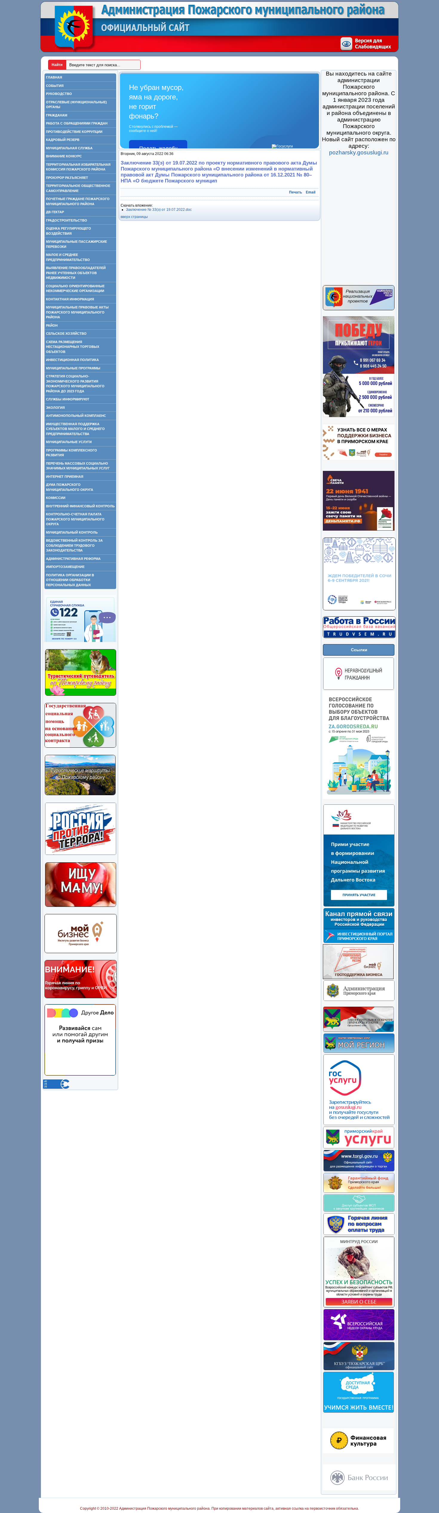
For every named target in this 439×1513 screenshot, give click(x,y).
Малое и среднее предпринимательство (68, 257)
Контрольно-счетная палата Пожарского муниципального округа (75, 519)
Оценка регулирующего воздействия (68, 231)
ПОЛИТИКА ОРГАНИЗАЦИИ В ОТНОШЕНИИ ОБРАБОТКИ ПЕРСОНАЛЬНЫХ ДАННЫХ (70, 580)
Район (52, 325)
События (55, 85)
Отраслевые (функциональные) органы (76, 104)
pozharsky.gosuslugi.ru (359, 152)
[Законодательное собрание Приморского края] (358, 1031)
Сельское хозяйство (66, 333)
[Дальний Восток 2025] (359, 906)
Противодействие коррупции (74, 131)
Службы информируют (67, 399)
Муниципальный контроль (72, 532)
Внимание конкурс (64, 156)
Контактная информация (70, 299)
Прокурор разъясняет (67, 177)
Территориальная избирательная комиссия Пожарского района (78, 167)
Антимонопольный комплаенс (76, 415)
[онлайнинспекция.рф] (359, 1234)
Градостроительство (66, 220)
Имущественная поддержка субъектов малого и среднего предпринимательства (75, 429)
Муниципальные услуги (69, 442)
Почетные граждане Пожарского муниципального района (78, 201)
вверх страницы (134, 217)
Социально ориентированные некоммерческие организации (75, 288)
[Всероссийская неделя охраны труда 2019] (359, 1339)
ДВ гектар (55, 212)
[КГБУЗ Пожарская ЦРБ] (359, 1369)
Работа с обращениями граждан (77, 123)
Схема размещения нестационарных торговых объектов (72, 347)
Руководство (59, 94)
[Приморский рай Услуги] (358, 1147)
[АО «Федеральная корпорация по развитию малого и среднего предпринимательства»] (359, 1211)
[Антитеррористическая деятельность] (80, 854)
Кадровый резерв (62, 140)
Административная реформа (73, 558)
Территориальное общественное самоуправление (78, 188)
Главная (54, 77)
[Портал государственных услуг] (359, 1124)
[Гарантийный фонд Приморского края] (359, 1192)
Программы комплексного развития (71, 452)
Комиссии (55, 498)
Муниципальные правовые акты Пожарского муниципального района (77, 312)
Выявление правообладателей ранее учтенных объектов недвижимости (76, 272)
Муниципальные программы (73, 368)
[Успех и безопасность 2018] (359, 1307)
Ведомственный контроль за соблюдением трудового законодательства (74, 545)
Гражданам (56, 115)
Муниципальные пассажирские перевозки (76, 244)
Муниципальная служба (69, 148)
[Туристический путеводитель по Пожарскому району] (80, 695)
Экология (55, 407)
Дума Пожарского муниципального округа (69, 487)
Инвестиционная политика (72, 360)
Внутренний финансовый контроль (80, 506)
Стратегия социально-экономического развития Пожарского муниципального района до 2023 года (75, 383)
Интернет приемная (64, 476)
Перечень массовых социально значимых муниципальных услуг (78, 466)
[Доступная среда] (358, 1412)
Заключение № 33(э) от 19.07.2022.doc (159, 210)
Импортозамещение (65, 567)
